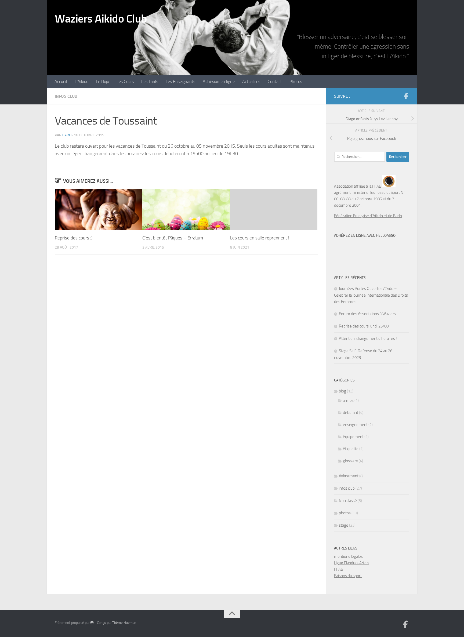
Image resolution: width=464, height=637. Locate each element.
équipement (353, 436)
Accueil (61, 81)
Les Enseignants (180, 81)
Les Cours (125, 81)
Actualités (251, 81)
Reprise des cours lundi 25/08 (364, 326)
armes (348, 400)
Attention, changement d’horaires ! (368, 338)
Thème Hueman (124, 623)
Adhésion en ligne (219, 81)
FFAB (338, 569)
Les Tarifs (149, 81)
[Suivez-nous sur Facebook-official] (406, 96)
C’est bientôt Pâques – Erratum (172, 238)
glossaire (350, 460)
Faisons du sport (348, 575)
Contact (275, 81)
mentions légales (348, 556)
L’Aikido (81, 81)
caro (66, 135)
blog (342, 391)
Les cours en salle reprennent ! (259, 238)
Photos (295, 81)
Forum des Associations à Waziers (367, 313)
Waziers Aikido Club (101, 19)
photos (345, 513)
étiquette (350, 448)
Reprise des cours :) (73, 238)
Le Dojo (102, 81)
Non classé (348, 500)
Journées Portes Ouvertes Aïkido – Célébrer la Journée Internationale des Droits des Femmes (371, 295)
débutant (350, 412)
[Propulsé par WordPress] (92, 622)
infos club (66, 96)
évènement (348, 476)
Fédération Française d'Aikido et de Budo (368, 215)
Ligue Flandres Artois (351, 562)
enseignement (355, 424)
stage (343, 525)
